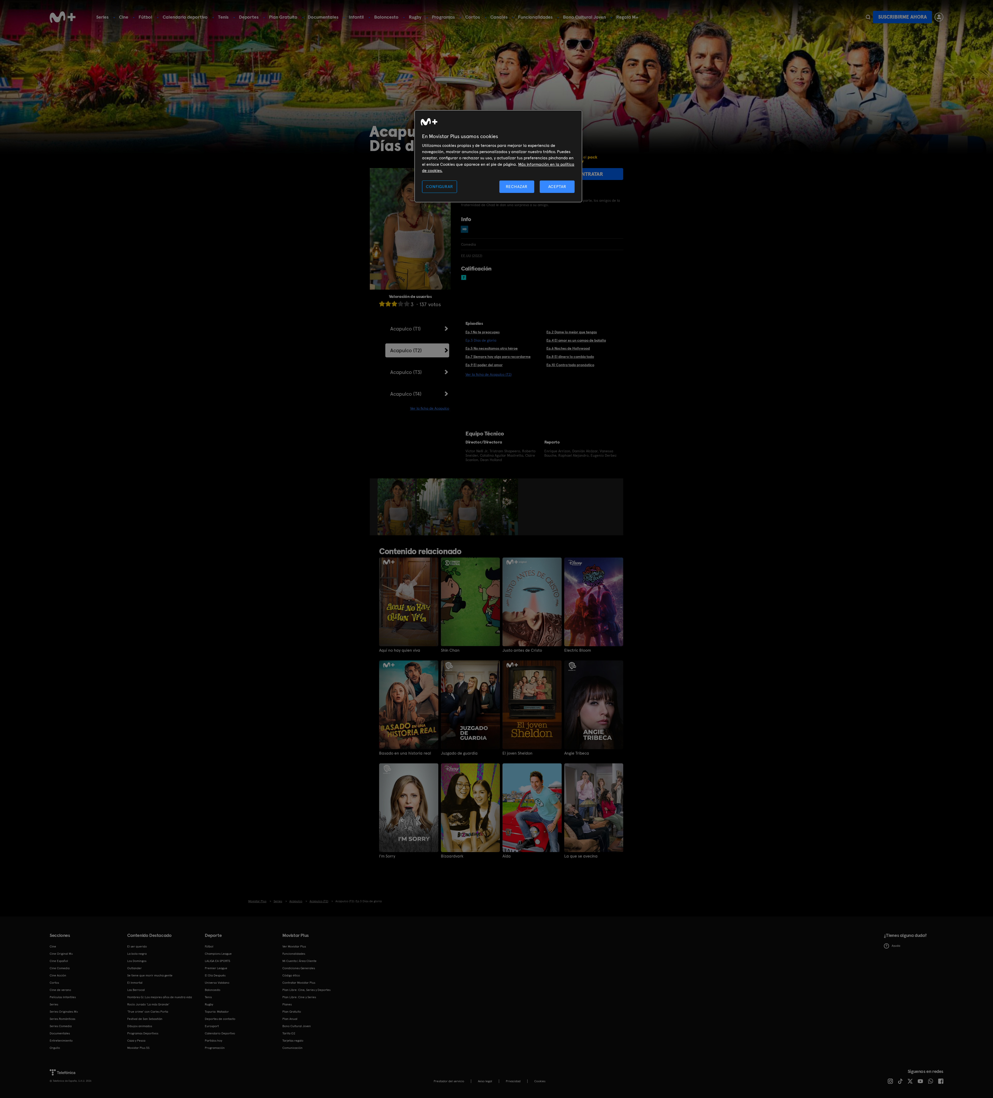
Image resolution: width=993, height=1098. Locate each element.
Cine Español (59, 961)
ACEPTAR (557, 186)
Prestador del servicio (449, 1081)
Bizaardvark (452, 856)
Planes (287, 1004)
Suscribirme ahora (902, 17)
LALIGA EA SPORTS (217, 961)
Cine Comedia (60, 968)
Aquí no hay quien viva (399, 650)
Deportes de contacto (220, 1019)
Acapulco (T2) (406, 350)
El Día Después (215, 975)
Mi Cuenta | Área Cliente (299, 961)
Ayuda (896, 945)
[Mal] (388, 303)
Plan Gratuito (283, 17)
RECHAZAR (517, 186)
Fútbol (145, 17)
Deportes (249, 17)
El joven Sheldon (517, 753)
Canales (499, 17)
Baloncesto (386, 17)
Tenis (223, 17)
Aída (506, 856)
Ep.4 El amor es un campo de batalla (576, 340)
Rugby (415, 17)
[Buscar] (868, 17)
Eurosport (212, 1026)
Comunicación (292, 1048)
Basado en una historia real (405, 753)
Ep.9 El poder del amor (484, 365)
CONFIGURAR (439, 186)
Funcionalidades (535, 17)
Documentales (323, 17)
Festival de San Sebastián (144, 1019)
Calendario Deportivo (220, 1033)
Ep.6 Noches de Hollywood (568, 348)
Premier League (216, 968)
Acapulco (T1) (405, 329)
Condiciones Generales (298, 968)
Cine (123, 17)
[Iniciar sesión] (939, 17)
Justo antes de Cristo (522, 650)
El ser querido (137, 946)
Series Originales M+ (64, 1011)
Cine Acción (58, 975)
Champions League (218, 954)
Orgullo (55, 1048)
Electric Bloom (577, 650)
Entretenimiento (61, 1040)
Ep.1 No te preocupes (482, 332)
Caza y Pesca (136, 1040)
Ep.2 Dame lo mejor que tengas (571, 332)
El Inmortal (134, 982)
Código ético (291, 975)
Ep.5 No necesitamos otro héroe (491, 348)
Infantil (356, 17)
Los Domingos (136, 961)
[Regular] (394, 303)
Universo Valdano (217, 982)
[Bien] (400, 303)
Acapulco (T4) (406, 394)
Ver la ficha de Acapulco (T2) (488, 374)
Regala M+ (627, 17)
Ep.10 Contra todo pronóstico (570, 365)
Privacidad (513, 1081)
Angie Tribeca (576, 753)
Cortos (472, 17)
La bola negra (137, 954)
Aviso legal (485, 1081)
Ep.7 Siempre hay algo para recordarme (498, 357)
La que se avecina (581, 856)
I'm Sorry (387, 856)
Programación (215, 1048)
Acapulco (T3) (406, 372)
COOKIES (539, 1081)
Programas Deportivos (142, 1033)
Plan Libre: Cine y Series (299, 997)
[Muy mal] (382, 303)
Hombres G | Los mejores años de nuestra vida (159, 997)
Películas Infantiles (63, 997)
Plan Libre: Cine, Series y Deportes (306, 990)
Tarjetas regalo (292, 1040)
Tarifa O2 (288, 1033)
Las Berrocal (136, 990)
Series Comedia (61, 1026)
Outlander (134, 968)
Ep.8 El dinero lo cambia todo (570, 357)
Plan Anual (289, 1019)
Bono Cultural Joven (584, 17)
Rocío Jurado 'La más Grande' (148, 1004)
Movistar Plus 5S (138, 1048)
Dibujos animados (139, 1026)
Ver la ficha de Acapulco (429, 408)
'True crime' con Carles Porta (147, 1011)
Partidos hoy (213, 1040)
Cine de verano (60, 990)
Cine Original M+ (61, 954)
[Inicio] (63, 17)
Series (102, 17)
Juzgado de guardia (459, 753)
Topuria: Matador (217, 1011)
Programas (443, 17)
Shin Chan (450, 650)
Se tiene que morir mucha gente (149, 975)
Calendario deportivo (185, 17)
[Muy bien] (407, 303)
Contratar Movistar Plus (298, 982)
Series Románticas (62, 1019)
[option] (397, 506)
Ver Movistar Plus (294, 946)
